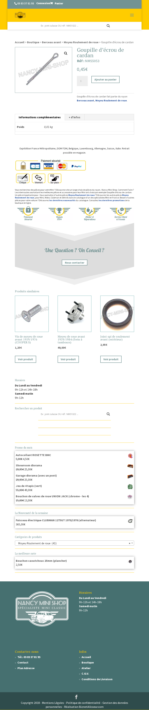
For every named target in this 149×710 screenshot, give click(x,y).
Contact (22, 662)
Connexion (43, 3)
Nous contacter (74, 262)
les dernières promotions (112, 200)
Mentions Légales (53, 703)
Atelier (86, 668)
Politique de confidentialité (83, 703)
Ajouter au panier (105, 79)
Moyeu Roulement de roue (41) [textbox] (73, 543)
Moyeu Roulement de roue (81, 42)
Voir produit (25, 359)
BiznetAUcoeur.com (91, 707)
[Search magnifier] (108, 25)
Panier (59, 3)
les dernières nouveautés (62, 200)
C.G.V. (85, 673)
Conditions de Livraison (97, 679)
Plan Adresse (26, 668)
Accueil (19, 42)
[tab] (40, 117)
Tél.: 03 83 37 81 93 (28, 657)
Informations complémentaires (40, 117)
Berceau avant (51, 42)
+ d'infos (74, 117)
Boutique (33, 42)
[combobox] (74, 543)
